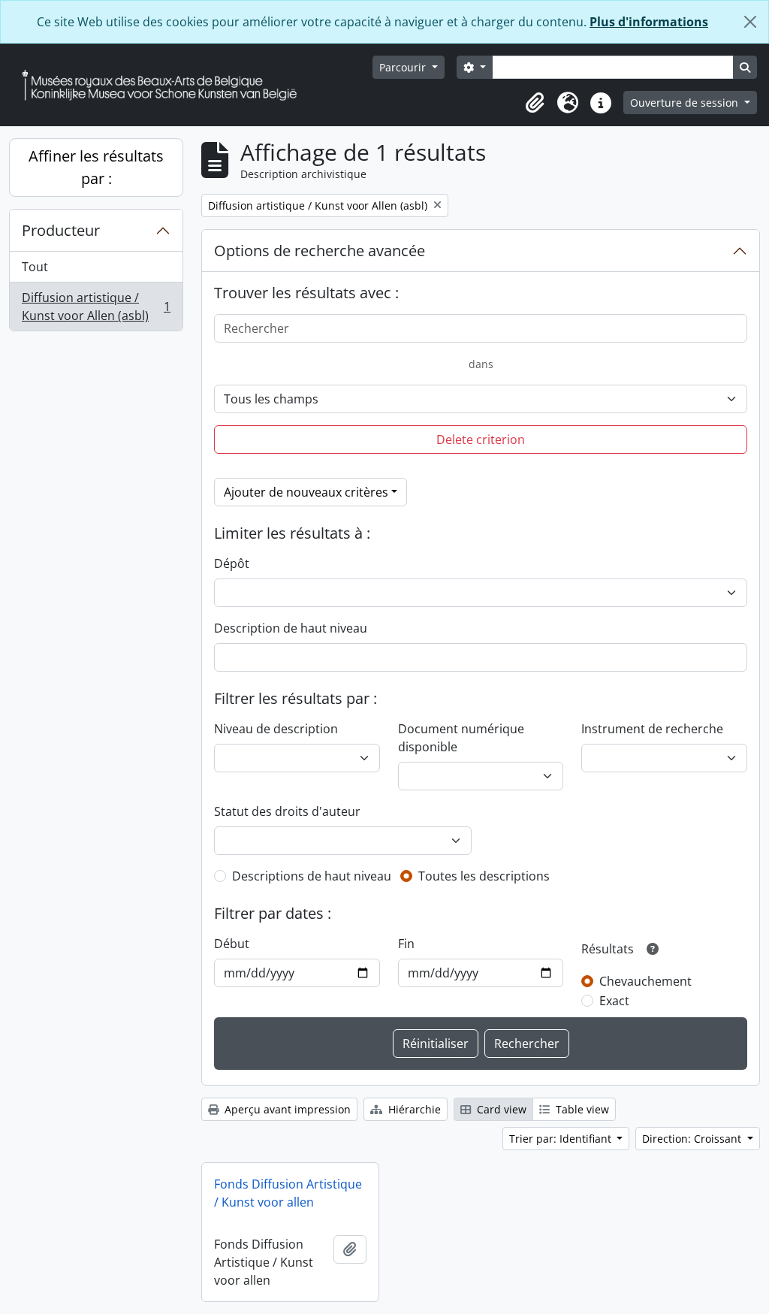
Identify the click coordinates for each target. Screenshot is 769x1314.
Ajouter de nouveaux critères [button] (306, 492)
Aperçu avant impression (286, 1109)
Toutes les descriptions (484, 876)
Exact (614, 1000)
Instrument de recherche (652, 728)
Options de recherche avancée (319, 250)
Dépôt (231, 563)
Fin (406, 943)
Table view (581, 1109)
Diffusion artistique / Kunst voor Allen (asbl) (95, 306)
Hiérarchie (413, 1109)
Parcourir (404, 67)
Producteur (61, 230)
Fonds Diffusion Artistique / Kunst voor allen (288, 1193)
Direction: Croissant (693, 1138)
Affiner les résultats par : (96, 167)
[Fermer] (750, 22)
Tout (35, 266)
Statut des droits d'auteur (287, 811)
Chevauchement (645, 981)
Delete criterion (480, 439)
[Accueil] (165, 85)
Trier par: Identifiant (561, 1138)
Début (231, 943)
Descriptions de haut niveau (311, 876)
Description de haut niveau (290, 628)
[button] (534, 102)
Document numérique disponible (461, 737)
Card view (500, 1109)
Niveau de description (276, 728)
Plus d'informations (649, 22)
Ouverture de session (685, 102)
